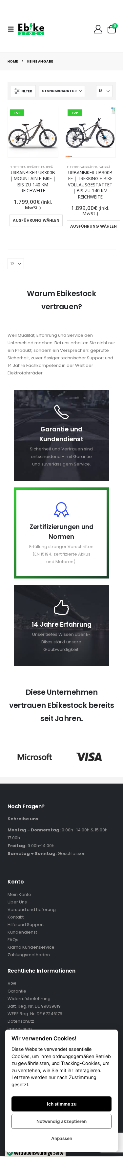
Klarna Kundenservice (31, 947)
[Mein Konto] (98, 29)
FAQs (13, 940)
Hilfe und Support (26, 924)
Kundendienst (22, 932)
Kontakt (16, 917)
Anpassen (61, 1138)
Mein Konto (19, 894)
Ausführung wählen (36, 220)
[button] (13, 29)
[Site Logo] (31, 29)
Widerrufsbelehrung (29, 999)
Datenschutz (21, 1021)
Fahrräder (50, 167)
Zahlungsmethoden (29, 955)
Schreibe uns (23, 819)
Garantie (17, 991)
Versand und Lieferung (32, 909)
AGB (12, 983)
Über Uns (17, 902)
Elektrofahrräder (25, 167)
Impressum (20, 1029)
